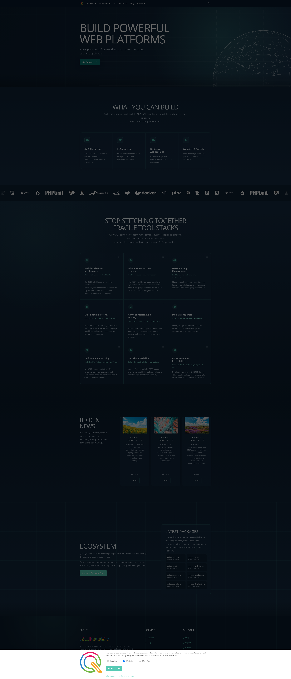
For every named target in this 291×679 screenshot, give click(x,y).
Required (113, 661)
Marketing (146, 661)
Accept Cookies (114, 668)
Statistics (129, 661)
